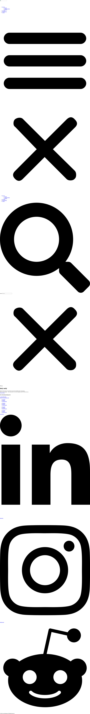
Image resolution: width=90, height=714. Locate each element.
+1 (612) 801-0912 (3, 396)
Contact (3, 12)
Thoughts (3, 10)
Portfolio (5, 9)
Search (1, 293)
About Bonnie (4, 11)
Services (3, 195)
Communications (7, 8)
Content (5, 196)
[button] (45, 104)
